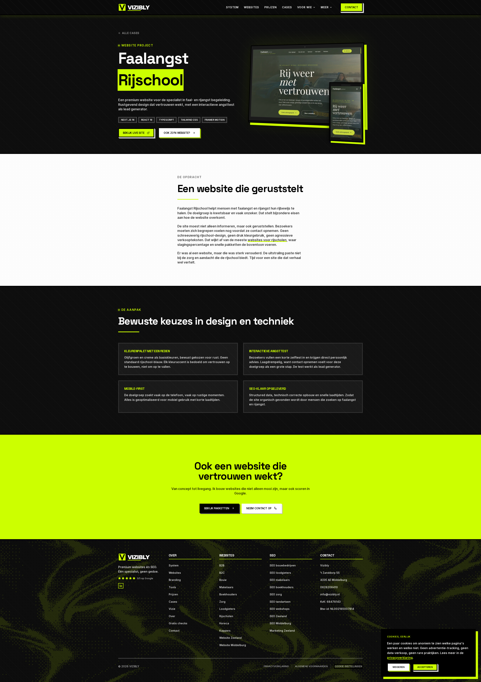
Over (172, 616)
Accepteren (425, 667)
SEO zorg (276, 594)
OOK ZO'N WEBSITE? (177, 132)
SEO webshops (280, 608)
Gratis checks (178, 623)
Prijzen (270, 7)
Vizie (172, 608)
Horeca (224, 623)
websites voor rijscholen (267, 240)
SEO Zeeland (278, 616)
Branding (175, 579)
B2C (222, 572)
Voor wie (304, 7)
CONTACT (351, 7)
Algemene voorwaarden (311, 666)
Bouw (223, 579)
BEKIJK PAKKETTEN (216, 508)
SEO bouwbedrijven (283, 565)
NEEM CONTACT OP (259, 508)
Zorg (222, 601)
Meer (325, 7)
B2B (221, 565)
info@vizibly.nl (330, 594)
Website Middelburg (232, 645)
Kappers (225, 630)
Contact (174, 630)
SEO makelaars (280, 579)
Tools (172, 587)
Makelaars (226, 587)
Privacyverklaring (276, 666)
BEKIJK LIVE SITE (133, 132)
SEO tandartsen (280, 601)
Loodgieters (227, 608)
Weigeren (399, 667)
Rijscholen (226, 616)
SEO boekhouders (281, 587)
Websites (251, 7)
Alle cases (130, 33)
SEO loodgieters (280, 572)
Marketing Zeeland (282, 630)
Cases (287, 7)
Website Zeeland (230, 637)
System (232, 7)
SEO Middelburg (280, 623)
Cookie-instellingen (348, 666)
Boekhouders (228, 594)
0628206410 (329, 587)
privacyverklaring (400, 657)
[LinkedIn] (120, 585)
